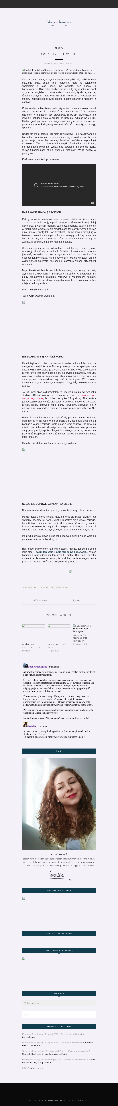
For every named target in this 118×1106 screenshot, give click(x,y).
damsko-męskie (30, 587)
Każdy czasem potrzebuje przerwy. (32, 646)
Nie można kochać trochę (57, 646)
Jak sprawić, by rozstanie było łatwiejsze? (80, 638)
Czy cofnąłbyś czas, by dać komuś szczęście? (44, 1054)
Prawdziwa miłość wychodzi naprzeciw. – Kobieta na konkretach (54, 1059)
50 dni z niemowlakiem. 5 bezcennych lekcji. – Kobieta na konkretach (56, 1051)
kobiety (44, 587)
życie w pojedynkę (60, 587)
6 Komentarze (40, 600)
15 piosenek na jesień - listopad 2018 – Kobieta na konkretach (52, 1034)
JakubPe (26, 1068)
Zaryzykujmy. (28, 1037)
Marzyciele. (38, 1068)
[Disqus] (59, 700)
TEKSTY (59, 48)
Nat (79, 600)
